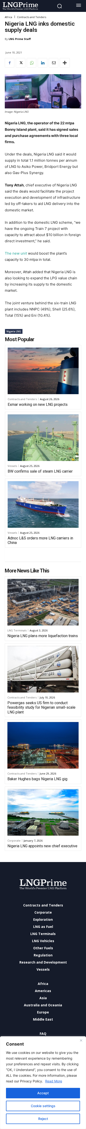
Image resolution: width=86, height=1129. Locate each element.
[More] (65, 63)
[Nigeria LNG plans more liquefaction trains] (43, 602)
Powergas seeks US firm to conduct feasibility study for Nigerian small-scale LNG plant (41, 707)
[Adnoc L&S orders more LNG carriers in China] (43, 504)
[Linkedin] (42, 63)
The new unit (16, 253)
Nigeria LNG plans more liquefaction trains (42, 636)
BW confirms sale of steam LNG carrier (40, 471)
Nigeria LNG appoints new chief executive (42, 846)
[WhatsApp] (31, 63)
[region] (43, 1082)
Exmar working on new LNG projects (38, 404)
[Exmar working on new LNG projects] (43, 371)
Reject (43, 1119)
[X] (20, 63)
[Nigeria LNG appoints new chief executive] (43, 812)
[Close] (81, 1040)
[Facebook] (9, 63)
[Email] (53, 63)
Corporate (14, 840)
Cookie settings (43, 1106)
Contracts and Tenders (31, 17)
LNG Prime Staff (20, 39)
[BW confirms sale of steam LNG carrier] (43, 437)
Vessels (12, 466)
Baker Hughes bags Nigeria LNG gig (37, 779)
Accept (43, 1093)
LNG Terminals (17, 630)
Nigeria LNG (13, 331)
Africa (8, 17)
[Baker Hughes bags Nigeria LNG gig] (43, 745)
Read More (53, 1081)
